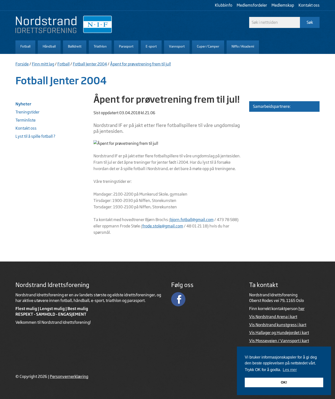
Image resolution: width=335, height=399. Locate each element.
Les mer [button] (290, 370)
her (301, 308)
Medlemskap (282, 5)
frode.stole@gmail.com (162, 226)
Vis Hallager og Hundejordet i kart (279, 332)
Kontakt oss (309, 5)
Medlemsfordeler (252, 5)
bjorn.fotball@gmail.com (192, 219)
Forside (22, 64)
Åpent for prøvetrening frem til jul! (140, 64)
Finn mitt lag (43, 64)
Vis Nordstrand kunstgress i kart (277, 324)
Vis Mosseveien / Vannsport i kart (279, 340)
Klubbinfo (223, 5)
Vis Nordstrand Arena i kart (273, 316)
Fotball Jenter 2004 (90, 64)
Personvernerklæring (69, 376)
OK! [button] (284, 382)
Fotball (63, 64)
